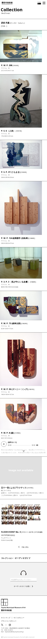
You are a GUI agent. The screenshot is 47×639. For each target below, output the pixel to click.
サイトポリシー (19, 618)
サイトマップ (5, 618)
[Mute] (37, 445)
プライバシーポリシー (8, 621)
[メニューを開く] (44, 3)
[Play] (4, 444)
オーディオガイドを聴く (22, 586)
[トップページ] (7, 3)
